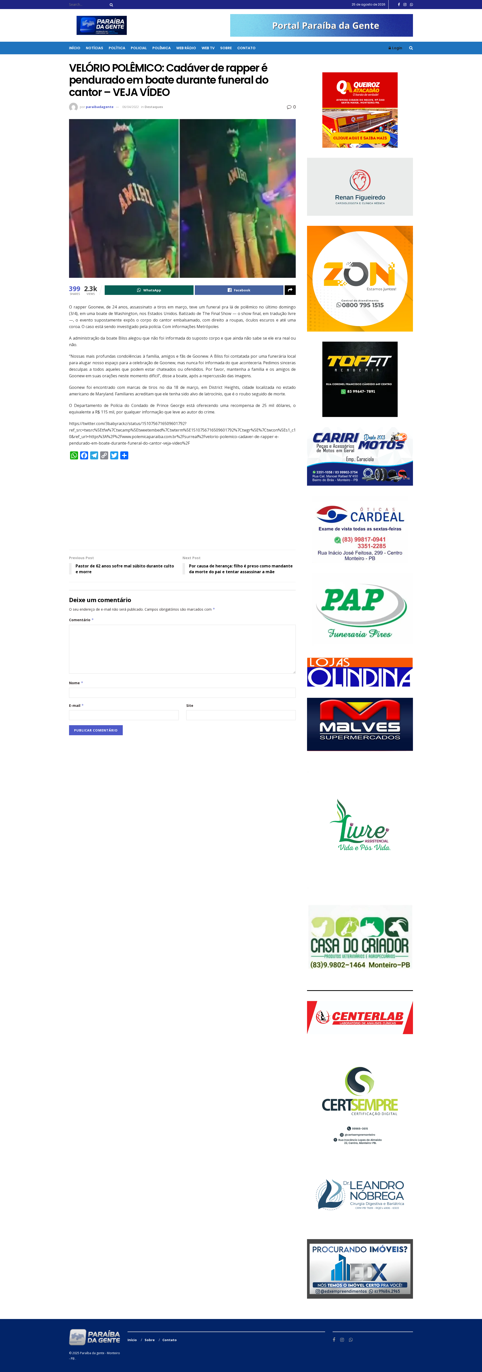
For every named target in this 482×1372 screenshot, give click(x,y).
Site (189, 705)
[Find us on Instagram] (404, 4)
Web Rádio (186, 47)
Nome (76, 682)
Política (117, 47)
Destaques (154, 106)
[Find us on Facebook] (399, 4)
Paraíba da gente (92, 1353)
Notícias (94, 47)
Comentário (81, 619)
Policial (139, 47)
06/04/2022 (130, 106)
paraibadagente (99, 106)
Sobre (226, 47)
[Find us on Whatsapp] (411, 4)
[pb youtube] (321, 25)
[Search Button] (110, 4)
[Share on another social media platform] (290, 290)
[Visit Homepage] (98, 25)
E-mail (76, 705)
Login (396, 47)
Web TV (208, 47)
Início (74, 47)
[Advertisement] (182, 507)
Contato (246, 47)
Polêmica (161, 47)
